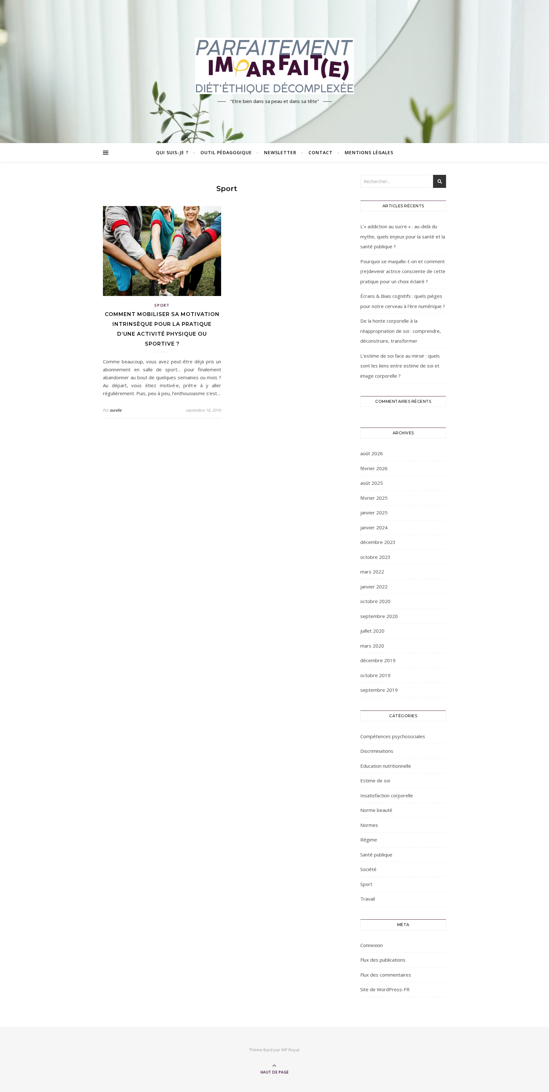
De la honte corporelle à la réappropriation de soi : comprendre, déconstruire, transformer (400, 331)
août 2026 (371, 453)
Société (368, 869)
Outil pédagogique (226, 152)
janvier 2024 (374, 527)
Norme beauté (376, 810)
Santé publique (376, 854)
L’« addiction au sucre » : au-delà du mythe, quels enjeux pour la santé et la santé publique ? (402, 236)
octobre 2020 (375, 601)
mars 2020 (372, 645)
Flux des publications (382, 960)
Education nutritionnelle (385, 766)
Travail (367, 899)
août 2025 (371, 483)
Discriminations (376, 751)
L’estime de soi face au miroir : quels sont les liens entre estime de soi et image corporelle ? (400, 366)
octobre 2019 (375, 675)
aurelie (116, 410)
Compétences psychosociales (392, 736)
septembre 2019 (379, 690)
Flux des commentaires (385, 975)
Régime (368, 839)
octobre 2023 (375, 557)
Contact (320, 152)
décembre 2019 (378, 660)
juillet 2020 (372, 631)
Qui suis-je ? (172, 152)
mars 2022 (372, 571)
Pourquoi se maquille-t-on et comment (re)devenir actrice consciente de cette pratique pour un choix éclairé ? (402, 271)
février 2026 (374, 468)
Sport (162, 305)
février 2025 (374, 498)
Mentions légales (369, 152)
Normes (369, 825)
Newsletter (280, 152)
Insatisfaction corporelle (386, 795)
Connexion (371, 945)
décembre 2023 (378, 542)
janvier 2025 (374, 512)
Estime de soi (375, 780)
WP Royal (290, 1050)
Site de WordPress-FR (385, 989)
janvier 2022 (374, 586)
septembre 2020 (379, 616)
